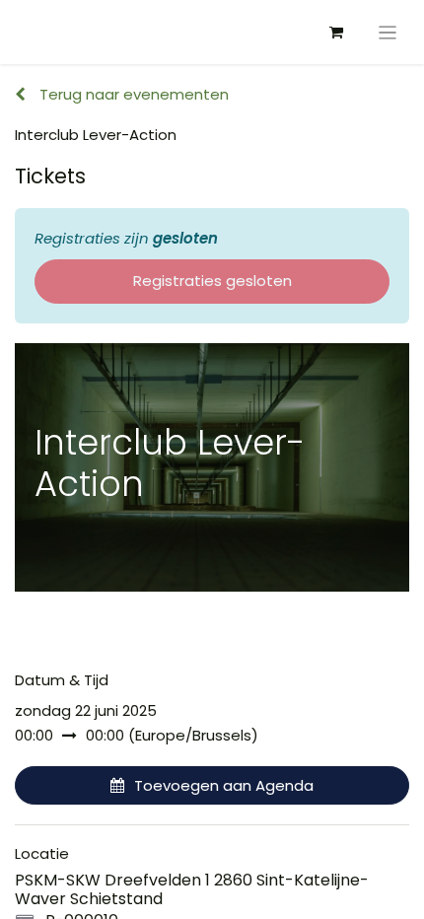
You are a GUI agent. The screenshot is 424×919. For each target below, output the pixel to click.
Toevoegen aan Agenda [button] (224, 785)
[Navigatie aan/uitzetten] (388, 32)
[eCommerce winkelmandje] (336, 32)
